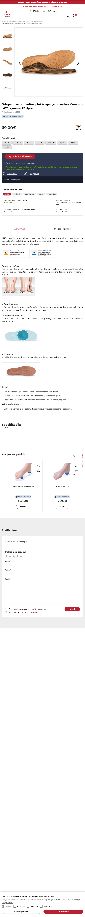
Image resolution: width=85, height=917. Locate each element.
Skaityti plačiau (7, 903)
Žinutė (7, 579)
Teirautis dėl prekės (22, 156)
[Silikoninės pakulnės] (62, 472)
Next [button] (78, 63)
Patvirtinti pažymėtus (21, 912)
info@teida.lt (52, 11)
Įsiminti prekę (12, 174)
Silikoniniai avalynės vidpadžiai (23, 486)
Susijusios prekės (62, 229)
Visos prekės (12, 21)
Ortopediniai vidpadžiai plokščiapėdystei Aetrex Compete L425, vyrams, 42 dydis (23, 23)
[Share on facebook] (22, 179)
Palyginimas (34, 174)
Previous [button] (19, 63)
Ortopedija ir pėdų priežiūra (23, 21)
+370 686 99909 (38, 11)
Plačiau (23, 507)
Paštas (7, 570)
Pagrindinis (5, 21)
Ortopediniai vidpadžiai (37, 21)
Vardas (7, 561)
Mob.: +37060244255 (63, 200)
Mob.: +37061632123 (63, 209)
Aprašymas (19, 229)
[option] (49, 62)
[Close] (82, 450)
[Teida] (6, 14)
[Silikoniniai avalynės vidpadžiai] (23, 472)
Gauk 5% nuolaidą (82, 460)
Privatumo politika (29, 612)
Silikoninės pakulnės (62, 486)
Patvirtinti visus (63, 912)
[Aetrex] (78, 127)
